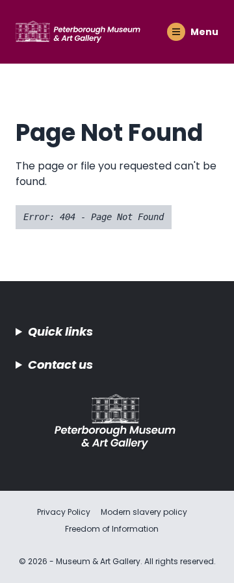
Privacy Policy (63, 511)
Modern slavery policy (144, 511)
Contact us (60, 364)
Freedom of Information (112, 528)
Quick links (60, 331)
